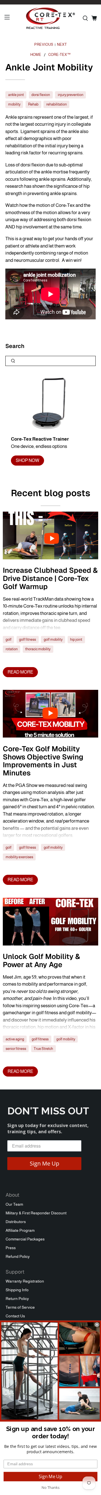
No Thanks (50, 1487)
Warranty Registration (25, 1281)
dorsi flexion (40, 95)
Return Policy (17, 1298)
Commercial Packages (25, 1239)
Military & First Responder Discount (36, 1213)
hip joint (76, 639)
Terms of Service (20, 1307)
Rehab (33, 104)
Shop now (27, 460)
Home (35, 55)
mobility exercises (19, 857)
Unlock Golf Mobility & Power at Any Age (41, 960)
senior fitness (16, 1049)
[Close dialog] (97, 1324)
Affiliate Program (20, 1230)
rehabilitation (56, 104)
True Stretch (43, 1049)
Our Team (14, 1204)
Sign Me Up (44, 1163)
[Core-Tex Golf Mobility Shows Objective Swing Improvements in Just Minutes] (50, 714)
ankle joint (16, 95)
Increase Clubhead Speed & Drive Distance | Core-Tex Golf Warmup (50, 578)
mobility (14, 104)
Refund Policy (18, 1256)
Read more (20, 672)
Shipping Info (17, 1290)
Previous (43, 45)
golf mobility (53, 639)
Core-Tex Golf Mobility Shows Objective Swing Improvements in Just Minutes (43, 761)
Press (11, 1248)
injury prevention (70, 95)
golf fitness (27, 639)
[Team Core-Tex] (50, 18)
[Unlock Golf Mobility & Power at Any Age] (50, 921)
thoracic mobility (37, 649)
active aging (15, 1039)
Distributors (16, 1221)
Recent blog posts (50, 493)
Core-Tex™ (59, 55)
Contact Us (15, 1316)
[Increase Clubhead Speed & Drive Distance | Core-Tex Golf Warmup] (50, 535)
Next (62, 45)
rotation (12, 649)
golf (9, 639)
